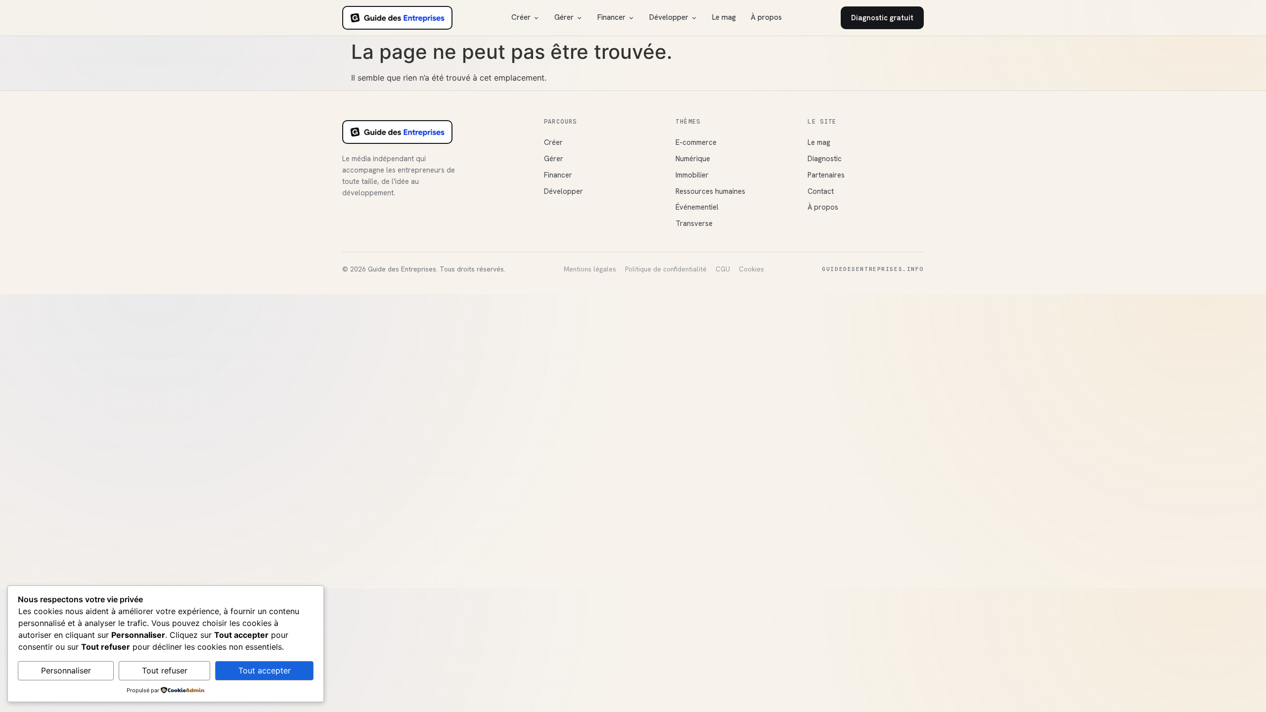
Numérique (693, 158)
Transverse (694, 223)
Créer (521, 17)
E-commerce (696, 142)
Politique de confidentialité (666, 269)
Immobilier (692, 174)
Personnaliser (66, 670)
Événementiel (697, 207)
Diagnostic (825, 158)
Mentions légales (590, 269)
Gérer (564, 17)
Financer (611, 17)
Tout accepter (264, 670)
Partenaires (826, 174)
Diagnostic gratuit (882, 17)
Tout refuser (164, 670)
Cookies (751, 269)
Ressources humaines (710, 191)
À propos (766, 17)
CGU (723, 269)
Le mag (724, 17)
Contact (821, 191)
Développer (668, 17)
